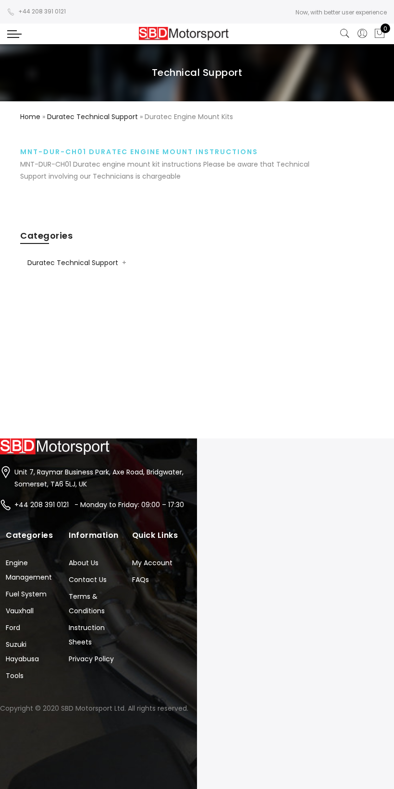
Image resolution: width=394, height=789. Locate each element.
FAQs (140, 579)
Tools (15, 675)
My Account (152, 563)
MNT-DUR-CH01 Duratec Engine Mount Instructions (139, 152)
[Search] (345, 34)
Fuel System (26, 594)
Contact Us (88, 579)
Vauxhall (20, 611)
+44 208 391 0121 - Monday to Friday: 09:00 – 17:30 (99, 505)
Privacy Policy (91, 659)
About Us (83, 563)
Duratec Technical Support (72, 262)
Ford (13, 627)
